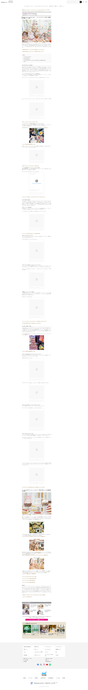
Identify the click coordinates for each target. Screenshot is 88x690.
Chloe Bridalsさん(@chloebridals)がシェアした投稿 (37, 117)
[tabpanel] (27, 630)
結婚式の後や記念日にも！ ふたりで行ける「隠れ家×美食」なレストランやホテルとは (33, 49)
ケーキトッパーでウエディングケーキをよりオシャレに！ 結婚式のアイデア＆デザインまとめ (34, 321)
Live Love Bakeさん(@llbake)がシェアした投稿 (36, 482)
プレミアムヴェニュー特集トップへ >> (36, 619)
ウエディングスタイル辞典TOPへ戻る (27, 596)
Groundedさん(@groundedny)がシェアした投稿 (37, 459)
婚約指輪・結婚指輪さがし (27, 646)
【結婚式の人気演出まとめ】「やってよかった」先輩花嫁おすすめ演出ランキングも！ (33, 51)
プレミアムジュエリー (48, 646)
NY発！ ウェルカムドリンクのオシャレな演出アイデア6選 (48, 605)
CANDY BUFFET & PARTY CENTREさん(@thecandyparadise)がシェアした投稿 (41, 161)
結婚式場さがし (36, 646)
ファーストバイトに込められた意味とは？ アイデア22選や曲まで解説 (31, 233)
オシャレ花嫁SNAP (27, 125)
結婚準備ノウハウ (58, 649)
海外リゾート (36, 649)
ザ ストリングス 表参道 (46, 571)
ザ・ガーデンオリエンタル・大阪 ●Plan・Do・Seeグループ (36, 521)
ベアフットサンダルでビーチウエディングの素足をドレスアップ (30, 616)
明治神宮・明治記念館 (37, 539)
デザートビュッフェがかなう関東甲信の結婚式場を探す (29, 578)
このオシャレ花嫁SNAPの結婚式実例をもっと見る (29, 144)
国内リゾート (26, 649)
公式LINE (57, 655)
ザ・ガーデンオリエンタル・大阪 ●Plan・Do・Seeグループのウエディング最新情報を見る (34, 536)
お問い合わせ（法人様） (49, 658)
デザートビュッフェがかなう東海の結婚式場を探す (29, 580)
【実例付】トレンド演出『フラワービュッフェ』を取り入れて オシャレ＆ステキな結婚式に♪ (34, 594)
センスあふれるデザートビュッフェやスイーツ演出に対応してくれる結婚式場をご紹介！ (35, 60)
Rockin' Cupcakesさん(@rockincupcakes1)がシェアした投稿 (38, 379)
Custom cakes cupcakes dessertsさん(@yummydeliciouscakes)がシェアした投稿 (41, 400)
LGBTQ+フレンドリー (37, 655)
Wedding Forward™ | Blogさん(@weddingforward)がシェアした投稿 (40, 95)
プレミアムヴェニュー (59, 646)
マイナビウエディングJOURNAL (49, 655)
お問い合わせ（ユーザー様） (27, 658)
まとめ (25, 61)
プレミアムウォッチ (48, 649)
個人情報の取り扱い (48, 661)
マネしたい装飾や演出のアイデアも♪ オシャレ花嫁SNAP (33, 611)
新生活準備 (25, 655)
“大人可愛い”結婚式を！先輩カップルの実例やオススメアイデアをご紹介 (32, 323)
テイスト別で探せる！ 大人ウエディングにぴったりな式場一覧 (48, 611)
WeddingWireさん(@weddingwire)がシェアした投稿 (37, 287)
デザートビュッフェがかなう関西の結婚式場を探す (29, 582)
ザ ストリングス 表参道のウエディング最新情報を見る (29, 573)
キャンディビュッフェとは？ (27, 56)
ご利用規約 (25, 661)
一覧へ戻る (40, 616)
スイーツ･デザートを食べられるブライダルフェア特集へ (30, 576)
